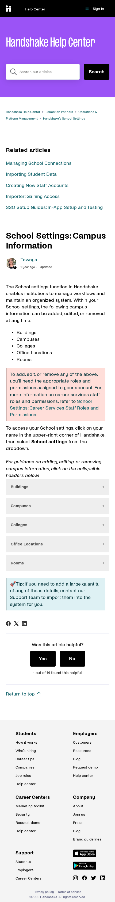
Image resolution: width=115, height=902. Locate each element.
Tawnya (29, 259)
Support (25, 852)
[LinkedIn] (24, 623)
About (78, 806)
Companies (25, 767)
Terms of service (69, 892)
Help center (26, 784)
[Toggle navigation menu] (87, 9)
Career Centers (29, 797)
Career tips (25, 759)
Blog (76, 759)
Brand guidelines (86, 839)
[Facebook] (8, 623)
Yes (43, 658)
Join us (79, 814)
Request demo (85, 767)
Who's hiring (26, 751)
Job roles (23, 776)
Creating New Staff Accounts (37, 185)
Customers (82, 742)
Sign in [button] (98, 9)
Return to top (21, 694)
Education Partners (59, 112)
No (72, 658)
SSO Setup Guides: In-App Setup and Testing (54, 207)
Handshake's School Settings (64, 118)
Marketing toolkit (29, 806)
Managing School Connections (38, 163)
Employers (85, 733)
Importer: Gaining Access (33, 196)
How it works (26, 742)
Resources (82, 751)
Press (77, 823)
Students (26, 733)
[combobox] (43, 72)
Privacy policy (43, 892)
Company (84, 797)
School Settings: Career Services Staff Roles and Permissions (54, 408)
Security (23, 814)
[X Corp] (16, 623)
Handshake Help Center (23, 112)
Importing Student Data (31, 174)
